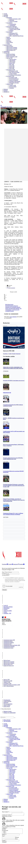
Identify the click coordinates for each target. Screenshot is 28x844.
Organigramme (12, 24)
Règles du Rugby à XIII (11, 56)
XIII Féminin (12, 60)
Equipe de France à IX (9, 658)
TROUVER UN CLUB (6, 106)
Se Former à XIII (10, 76)
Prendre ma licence (10, 54)
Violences (8, 38)
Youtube (14, 353)
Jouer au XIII (9, 58)
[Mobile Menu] (1, 105)
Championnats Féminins (9, 636)
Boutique (5, 90)
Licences (6, 599)
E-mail (4, 573)
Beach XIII (11, 67)
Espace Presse (9, 42)
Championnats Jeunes (9, 637)
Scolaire (8, 39)
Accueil (5, 13)
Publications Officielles (11, 26)
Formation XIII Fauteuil (14, 81)
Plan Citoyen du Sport (14, 72)
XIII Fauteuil (12, 61)
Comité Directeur (8, 692)
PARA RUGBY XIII (7, 392)
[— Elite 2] (12, 833)
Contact (8, 43)
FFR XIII (5, 16)
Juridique (11, 30)
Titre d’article (5, 812)
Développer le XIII (10, 69)
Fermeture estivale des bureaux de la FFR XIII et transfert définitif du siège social (13, 458)
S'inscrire (4, 589)
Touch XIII (11, 65)
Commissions (12, 25)
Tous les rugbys (12, 59)
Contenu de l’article (7, 815)
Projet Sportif (9, 32)
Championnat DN (8, 633)
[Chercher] (14, 717)
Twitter (10, 353)
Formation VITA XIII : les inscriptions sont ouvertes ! (14, 380)
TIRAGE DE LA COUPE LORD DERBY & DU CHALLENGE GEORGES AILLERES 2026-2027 (13, 368)
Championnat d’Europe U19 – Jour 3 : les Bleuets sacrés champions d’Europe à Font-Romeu (13, 514)
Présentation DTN (13, 33)
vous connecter (13, 316)
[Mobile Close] (1, 715)
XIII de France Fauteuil (11, 48)
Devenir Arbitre (12, 86)
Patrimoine (11, 20)
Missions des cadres (13, 34)
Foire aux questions (8, 694)
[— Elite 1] (12, 831)
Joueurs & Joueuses (13, 80)
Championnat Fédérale (9, 632)
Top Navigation (7, 721)
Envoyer (4, 841)
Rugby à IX (12, 63)
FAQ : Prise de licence (9, 677)
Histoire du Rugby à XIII (15, 18)
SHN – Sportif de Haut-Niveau (16, 35)
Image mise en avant (7, 816)
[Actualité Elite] (12, 830)
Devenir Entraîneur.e (14, 78)
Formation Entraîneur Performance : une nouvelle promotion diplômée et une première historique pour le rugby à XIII (13, 485)
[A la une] (12, 829)
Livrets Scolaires (13, 73)
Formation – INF (7, 603)
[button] (13, 294)
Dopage (8, 37)
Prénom (17, 837)
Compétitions (6, 51)
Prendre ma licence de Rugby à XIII (12, 675)
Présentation (9, 17)
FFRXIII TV (6, 91)
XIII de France (9, 46)
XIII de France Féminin (11, 47)
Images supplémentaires (8, 821)
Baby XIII (11, 64)
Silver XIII (11, 68)
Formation (11, 88)
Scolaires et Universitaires (15, 75)
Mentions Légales (7, 711)
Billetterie (5, 89)
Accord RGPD (6, 575)
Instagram (18, 353)
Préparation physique (14, 82)
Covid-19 (6, 595)
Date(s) (4, 834)
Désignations (7, 597)
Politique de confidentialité (9, 712)
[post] (6, 364)
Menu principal (6, 719)
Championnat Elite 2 (8, 631)
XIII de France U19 (10, 50)
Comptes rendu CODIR (14, 29)
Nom (3, 572)
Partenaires (8, 41)
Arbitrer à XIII (9, 84)
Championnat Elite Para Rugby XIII (12, 635)
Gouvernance (9, 22)
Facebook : (5, 353)
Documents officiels (13, 28)
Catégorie (4, 828)
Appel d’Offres (7, 696)
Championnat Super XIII (9, 629)
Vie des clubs (6, 52)
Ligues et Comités (13, 21)
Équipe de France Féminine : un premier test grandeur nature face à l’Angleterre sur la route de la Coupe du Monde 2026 (14, 500)
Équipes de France (7, 45)
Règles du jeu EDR (10, 55)
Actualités (5, 15)
